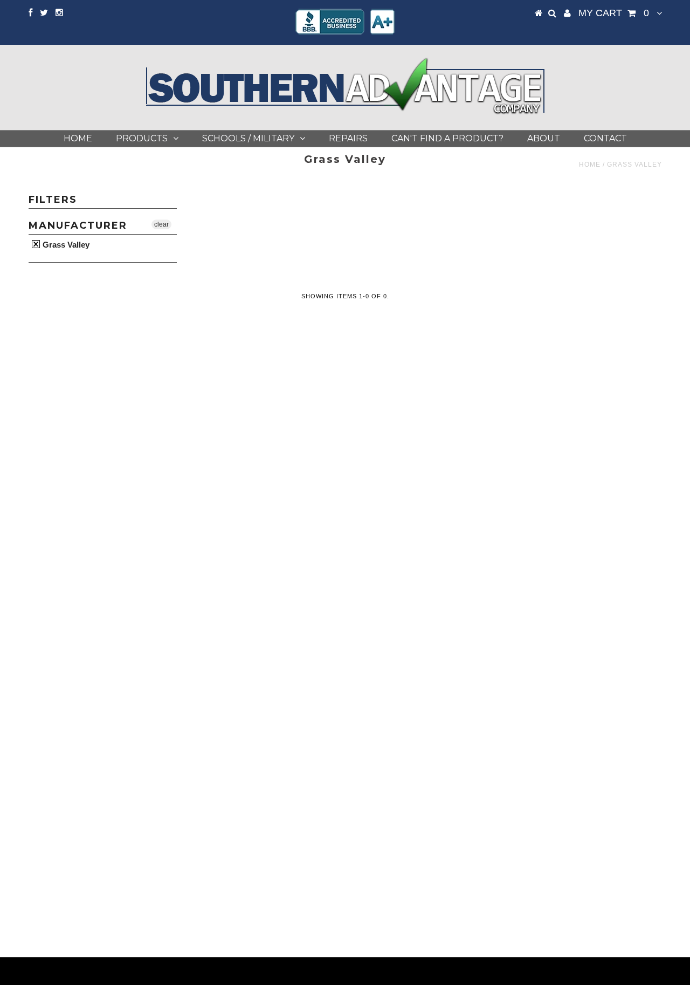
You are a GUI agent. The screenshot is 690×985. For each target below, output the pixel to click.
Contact (605, 138)
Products (142, 138)
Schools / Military (248, 138)
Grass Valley (64, 244)
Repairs (348, 138)
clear (161, 224)
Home (78, 138)
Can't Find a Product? (447, 138)
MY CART (613, 13)
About (543, 138)
